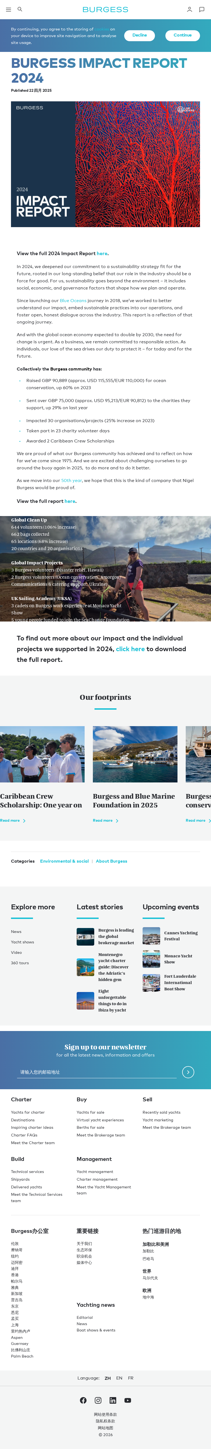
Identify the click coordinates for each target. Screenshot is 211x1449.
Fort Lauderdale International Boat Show (180, 982)
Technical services (27, 1171)
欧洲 (147, 1290)
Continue (183, 35)
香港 (15, 1274)
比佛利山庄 (20, 1349)
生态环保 (84, 1249)
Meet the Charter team (33, 1142)
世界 (147, 1271)
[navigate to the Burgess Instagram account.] (98, 1401)
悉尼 (15, 1312)
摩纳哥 (17, 1249)
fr (131, 1378)
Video (16, 952)
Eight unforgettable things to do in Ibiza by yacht (112, 1000)
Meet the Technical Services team (36, 1197)
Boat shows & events (96, 1330)
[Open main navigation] (8, 9)
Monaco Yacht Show (178, 959)
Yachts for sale (90, 1112)
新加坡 (17, 1293)
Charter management (97, 1179)
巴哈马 (148, 1258)
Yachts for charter (28, 1112)
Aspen (17, 1337)
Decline (139, 35)
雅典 (15, 1287)
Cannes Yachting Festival (181, 936)
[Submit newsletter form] (188, 1072)
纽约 (15, 1256)
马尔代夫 (150, 1277)
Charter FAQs (24, 1135)
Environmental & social (64, 861)
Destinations (23, 1120)
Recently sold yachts (162, 1112)
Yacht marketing (158, 1120)
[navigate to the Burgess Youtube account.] (128, 1401)
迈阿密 (17, 1262)
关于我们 (84, 1243)
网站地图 (105, 1427)
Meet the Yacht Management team (104, 1190)
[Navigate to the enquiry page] (202, 9)
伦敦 (15, 1243)
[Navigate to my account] (190, 9)
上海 (15, 1324)
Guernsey (19, 1343)
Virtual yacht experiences (100, 1120)
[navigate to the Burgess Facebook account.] (83, 1401)
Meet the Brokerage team (101, 1135)
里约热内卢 (20, 1331)
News (16, 931)
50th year (71, 480)
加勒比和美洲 (156, 1244)
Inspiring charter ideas (32, 1127)
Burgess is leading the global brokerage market (116, 936)
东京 (15, 1306)
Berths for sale (90, 1127)
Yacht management (95, 1171)
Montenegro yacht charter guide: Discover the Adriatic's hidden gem (113, 967)
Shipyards (20, 1179)
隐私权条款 (105, 1421)
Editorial (85, 1317)
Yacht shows (22, 942)
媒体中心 (84, 1262)
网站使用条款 (105, 1414)
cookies (102, 28)
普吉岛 (17, 1299)
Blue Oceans (74, 300)
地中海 (148, 1297)
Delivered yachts (26, 1187)
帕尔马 (17, 1281)
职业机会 (84, 1256)
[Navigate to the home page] (105, 9)
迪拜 (15, 1268)
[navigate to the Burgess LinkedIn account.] (113, 1401)
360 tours (20, 962)
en (119, 1378)
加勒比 (148, 1251)
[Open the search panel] (20, 9)
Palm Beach (22, 1356)
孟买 (15, 1318)
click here (130, 649)
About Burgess (111, 861)
